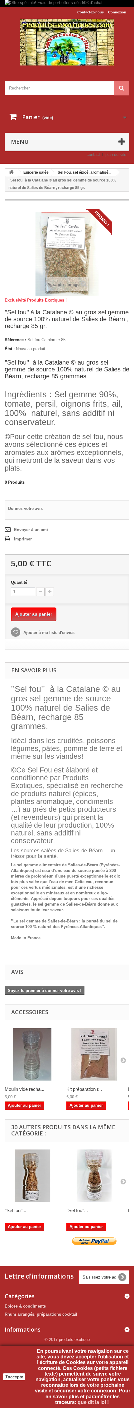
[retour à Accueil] (11, 173)
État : (10, 348)
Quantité (19, 582)
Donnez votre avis (25, 508)
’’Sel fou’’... (15, 1210)
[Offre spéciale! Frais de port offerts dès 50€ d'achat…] (67, 3)
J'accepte (14, 1376)
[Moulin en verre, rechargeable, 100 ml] (32, 1054)
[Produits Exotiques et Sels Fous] (67, 42)
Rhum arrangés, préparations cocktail (41, 1314)
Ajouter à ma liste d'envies (48, 632)
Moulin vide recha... (24, 1089)
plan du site (115, 154)
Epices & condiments (25, 1306)
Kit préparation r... (84, 1089)
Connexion (117, 12)
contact (93, 154)
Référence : (15, 339)
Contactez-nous (90, 12)
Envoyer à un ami (31, 529)
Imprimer (23, 539)
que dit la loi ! (94, 1402)
